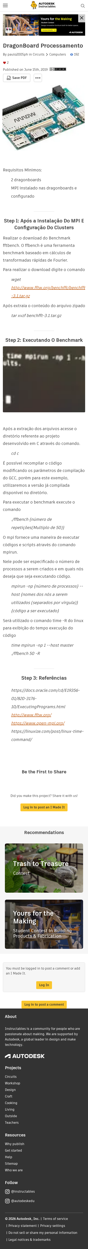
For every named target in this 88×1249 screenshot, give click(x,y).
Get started (13, 1150)
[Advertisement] (44, 25)
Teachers (12, 1122)
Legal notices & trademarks (29, 1239)
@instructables (23, 1191)
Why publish (14, 1144)
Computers (57, 54)
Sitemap (11, 1163)
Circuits (38, 54)
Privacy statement (22, 1225)
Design (10, 1089)
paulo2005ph (18, 54)
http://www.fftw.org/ (31, 715)
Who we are (14, 1170)
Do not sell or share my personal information (42, 1232)
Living (10, 1109)
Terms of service (55, 1218)
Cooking (11, 1103)
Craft (8, 1096)
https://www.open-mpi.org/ (37, 723)
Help (8, 1157)
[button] (5, 6)
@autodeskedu (23, 1201)
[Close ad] (81, 18)
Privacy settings (52, 1225)
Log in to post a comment (44, 1004)
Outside (11, 1116)
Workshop (12, 1083)
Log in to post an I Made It (44, 807)
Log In (44, 985)
